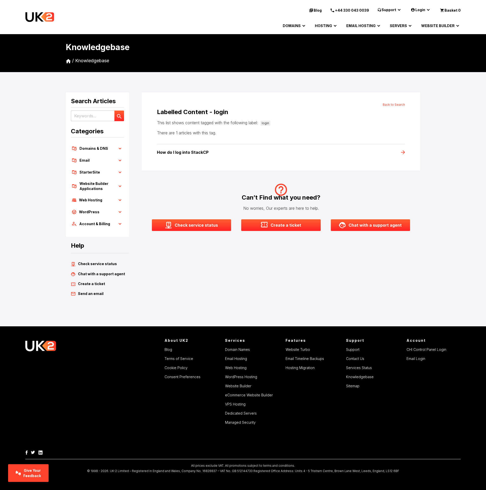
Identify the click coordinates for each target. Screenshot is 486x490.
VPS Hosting (235, 404)
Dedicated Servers (241, 413)
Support (388, 10)
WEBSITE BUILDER (438, 26)
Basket (452, 10)
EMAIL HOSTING (361, 26)
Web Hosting (90, 200)
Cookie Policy (176, 368)
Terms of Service (179, 358)
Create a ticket (91, 284)
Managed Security (240, 422)
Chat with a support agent (101, 274)
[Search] (119, 116)
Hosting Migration (300, 368)
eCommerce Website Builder (249, 395)
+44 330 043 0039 (352, 10)
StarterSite (89, 172)
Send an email (91, 293)
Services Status (359, 368)
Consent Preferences (182, 377)
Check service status (97, 264)
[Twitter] (34, 452)
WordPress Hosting (241, 377)
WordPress (89, 212)
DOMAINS (292, 26)
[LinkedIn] (42, 452)
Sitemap (352, 386)
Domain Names (237, 349)
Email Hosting (236, 358)
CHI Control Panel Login (426, 349)
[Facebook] (27, 452)
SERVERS (398, 26)
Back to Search (394, 104)
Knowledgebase (92, 60)
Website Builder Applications (93, 186)
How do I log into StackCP (183, 152)
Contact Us (355, 358)
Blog (318, 10)
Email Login (416, 358)
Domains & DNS (93, 148)
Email (84, 160)
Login (420, 10)
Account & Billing (94, 224)
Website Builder (238, 386)
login (265, 123)
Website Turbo (298, 349)
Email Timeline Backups (305, 358)
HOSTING (323, 26)
